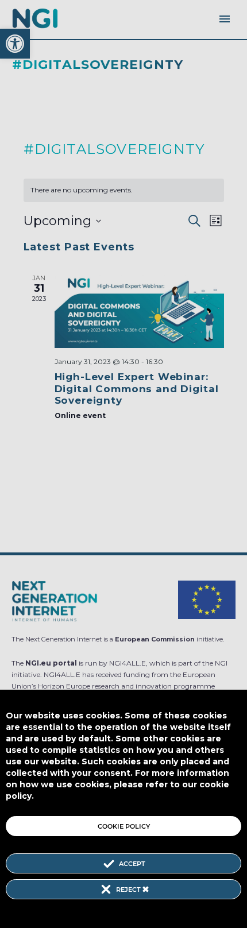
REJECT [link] (129, 890)
